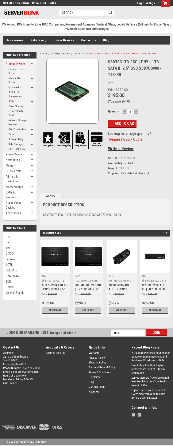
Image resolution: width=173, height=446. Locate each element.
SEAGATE (11, 270)
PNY (44, 276)
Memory (11, 165)
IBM (8, 248)
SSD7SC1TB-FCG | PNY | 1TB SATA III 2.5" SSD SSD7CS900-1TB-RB (121, 53)
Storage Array (15, 139)
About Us (94, 391)
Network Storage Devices (17, 122)
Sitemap (41, 441)
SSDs (11, 101)
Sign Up (154, 3)
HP (7, 242)
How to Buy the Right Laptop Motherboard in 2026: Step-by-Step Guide (148, 369)
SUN (8, 281)
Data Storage (15, 144)
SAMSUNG (12, 276)
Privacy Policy (97, 357)
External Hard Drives (15, 71)
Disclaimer (95, 377)
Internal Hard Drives (15, 80)
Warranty (94, 352)
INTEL (9, 265)
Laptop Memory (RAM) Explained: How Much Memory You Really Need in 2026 (150, 381)
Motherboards (14, 187)
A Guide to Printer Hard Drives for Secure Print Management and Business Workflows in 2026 (150, 356)
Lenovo (10, 259)
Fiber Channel (15, 106)
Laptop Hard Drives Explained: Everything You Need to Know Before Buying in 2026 (148, 394)
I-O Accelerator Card (16, 113)
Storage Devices (16, 64)
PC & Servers (14, 171)
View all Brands (15, 293)
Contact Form (97, 386)
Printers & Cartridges (12, 179)
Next (167, 233)
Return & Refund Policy (102, 367)
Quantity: (113, 111)
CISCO (10, 253)
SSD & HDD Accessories (15, 94)
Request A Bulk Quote (125, 139)
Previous (163, 233)
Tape (11, 134)
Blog (106, 40)
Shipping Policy (97, 362)
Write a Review (121, 148)
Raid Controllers (17, 129)
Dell (8, 237)
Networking (38, 40)
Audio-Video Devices (13, 205)
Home (43, 53)
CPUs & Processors (13, 195)
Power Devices (64, 40)
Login (140, 3)
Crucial (10, 287)
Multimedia (14, 87)
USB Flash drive (17, 149)
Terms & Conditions (100, 372)
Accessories (14, 40)
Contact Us (88, 40)
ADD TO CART (55, 310)
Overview (50, 196)
